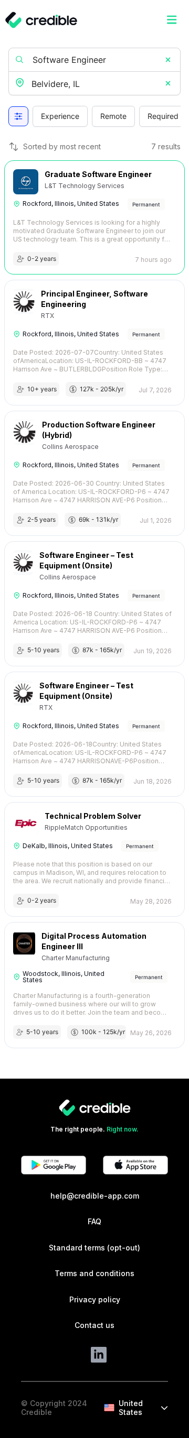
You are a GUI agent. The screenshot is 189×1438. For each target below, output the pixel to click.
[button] (168, 60)
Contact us (94, 1325)
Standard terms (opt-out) (94, 1247)
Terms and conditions (94, 1273)
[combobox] (96, 84)
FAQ (94, 1221)
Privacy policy (94, 1299)
